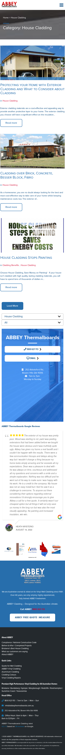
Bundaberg (15, 688)
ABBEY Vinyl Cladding (11, 669)
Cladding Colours (9, 675)
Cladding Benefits (11, 265)
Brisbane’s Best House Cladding (15, 648)
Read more (11, 122)
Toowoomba (21, 691)
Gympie (24, 688)
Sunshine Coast (8, 691)
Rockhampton (56, 688)
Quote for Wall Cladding (12, 666)
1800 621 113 (32, 349)
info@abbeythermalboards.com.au (19, 705)
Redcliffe (45, 688)
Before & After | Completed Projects (17, 645)
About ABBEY (7, 654)
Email (32, 358)
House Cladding (10, 100)
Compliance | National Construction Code (19, 642)
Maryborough (34, 688)
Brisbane (5, 688)
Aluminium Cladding (10, 672)
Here (47, 748)
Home (6, 17)
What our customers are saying (15, 651)
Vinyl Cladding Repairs (11, 678)
